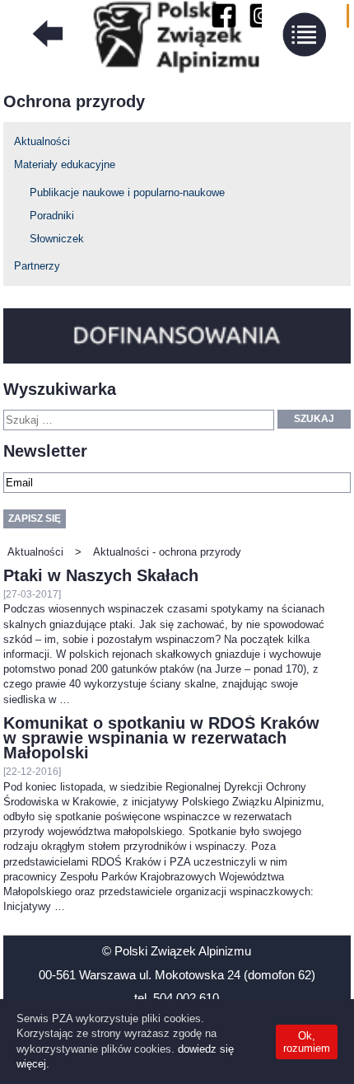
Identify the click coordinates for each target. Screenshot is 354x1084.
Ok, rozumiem (306, 1042)
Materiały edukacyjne (64, 164)
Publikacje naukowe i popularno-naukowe (127, 192)
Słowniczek (57, 238)
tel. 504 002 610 (176, 998)
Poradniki (52, 215)
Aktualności (42, 141)
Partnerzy (37, 266)
